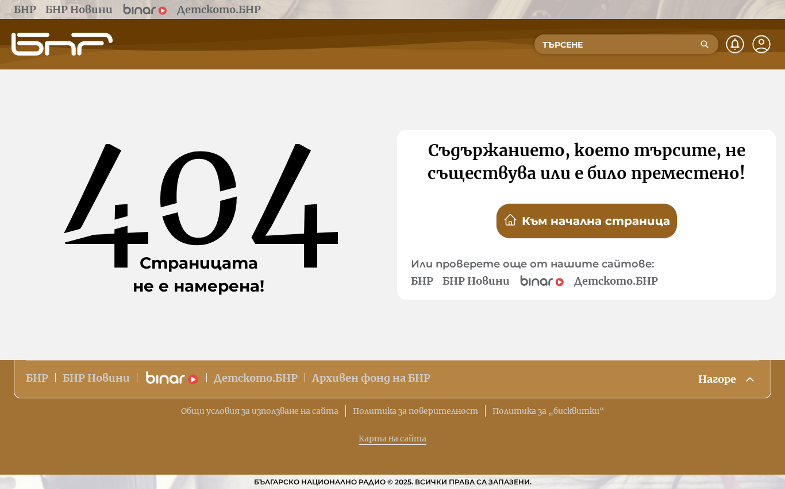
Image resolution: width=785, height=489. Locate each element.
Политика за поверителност (415, 411)
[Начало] (62, 44)
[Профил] (761, 44)
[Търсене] (704, 44)
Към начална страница (596, 221)
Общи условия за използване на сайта (259, 411)
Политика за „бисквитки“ (548, 411)
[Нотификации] (735, 44)
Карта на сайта (392, 438)
